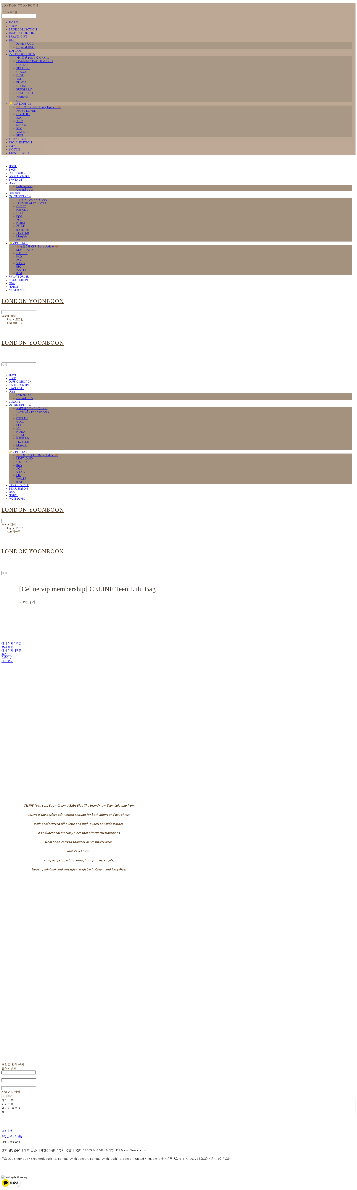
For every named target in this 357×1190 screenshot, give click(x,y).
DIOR (20, 75)
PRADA (21, 82)
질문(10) (6, 657)
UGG (12, 40)
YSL (19, 79)
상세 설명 (7, 647)
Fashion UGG (25, 43)
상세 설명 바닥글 (11, 650)
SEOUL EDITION (20, 142)
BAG (19, 117)
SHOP (13, 26)
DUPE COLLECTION (23, 29)
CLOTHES (23, 114)
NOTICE (15, 149)
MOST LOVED (26, 110)
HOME (13, 22)
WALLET (22, 132)
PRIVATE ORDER (21, 139)
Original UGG (25, 47)
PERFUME (23, 68)
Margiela (22, 96)
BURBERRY (24, 89)
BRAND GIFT (18, 36)
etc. (18, 100)
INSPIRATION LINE (22, 33)
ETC (19, 128)
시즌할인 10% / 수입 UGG (32, 57)
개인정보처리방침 (11, 1136)
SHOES (21, 125)
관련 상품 (7, 661)
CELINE (21, 86)
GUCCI (21, 72)
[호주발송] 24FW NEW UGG (34, 61)
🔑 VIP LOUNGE (20, 103)
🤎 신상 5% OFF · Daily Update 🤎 (38, 107)
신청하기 (8, 1096)
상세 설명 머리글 (11, 643)
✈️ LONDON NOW (22, 54)
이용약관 (6, 1130)
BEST (19, 135)
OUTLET (22, 65)
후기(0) (6, 654)
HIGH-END (24, 93)
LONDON (15, 50)
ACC (19, 121)
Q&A (12, 146)
